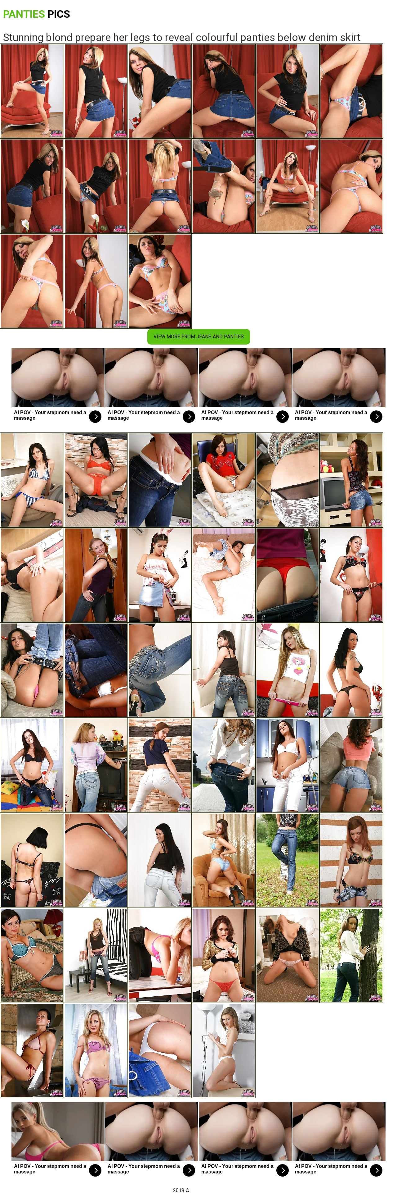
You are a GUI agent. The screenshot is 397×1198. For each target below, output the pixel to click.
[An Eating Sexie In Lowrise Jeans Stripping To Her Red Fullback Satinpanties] (96, 480)
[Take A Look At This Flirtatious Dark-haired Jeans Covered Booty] (351, 670)
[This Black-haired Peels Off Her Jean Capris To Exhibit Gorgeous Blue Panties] (224, 860)
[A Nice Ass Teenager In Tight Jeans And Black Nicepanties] (160, 765)
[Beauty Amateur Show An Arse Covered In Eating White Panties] (224, 1050)
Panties (36, 14)
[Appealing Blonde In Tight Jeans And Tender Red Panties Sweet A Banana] (160, 955)
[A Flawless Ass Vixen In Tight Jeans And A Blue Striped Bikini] (32, 480)
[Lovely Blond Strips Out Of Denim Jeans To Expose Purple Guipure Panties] (96, 1050)
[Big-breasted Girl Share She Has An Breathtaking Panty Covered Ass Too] (32, 860)
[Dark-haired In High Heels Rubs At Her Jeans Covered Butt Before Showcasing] (32, 575)
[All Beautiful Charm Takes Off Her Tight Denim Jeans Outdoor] (351, 955)
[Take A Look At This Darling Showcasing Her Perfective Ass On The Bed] (32, 955)
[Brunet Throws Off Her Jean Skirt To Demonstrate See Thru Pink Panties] (160, 575)
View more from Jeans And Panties (199, 337)
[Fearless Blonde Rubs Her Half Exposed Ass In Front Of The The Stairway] (160, 670)
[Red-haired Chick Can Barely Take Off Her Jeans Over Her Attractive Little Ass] (287, 480)
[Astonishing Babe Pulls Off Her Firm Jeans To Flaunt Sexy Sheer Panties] (32, 1050)
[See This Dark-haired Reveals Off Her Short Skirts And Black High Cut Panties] (351, 480)
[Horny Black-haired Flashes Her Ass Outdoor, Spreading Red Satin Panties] (287, 575)
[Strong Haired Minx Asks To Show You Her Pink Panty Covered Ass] (32, 670)
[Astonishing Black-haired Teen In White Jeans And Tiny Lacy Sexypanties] (287, 765)
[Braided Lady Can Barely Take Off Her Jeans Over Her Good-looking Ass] (96, 575)
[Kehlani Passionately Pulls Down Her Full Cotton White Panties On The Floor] (160, 480)
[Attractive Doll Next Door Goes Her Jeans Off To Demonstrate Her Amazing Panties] (287, 860)
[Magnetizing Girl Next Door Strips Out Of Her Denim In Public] (224, 765)
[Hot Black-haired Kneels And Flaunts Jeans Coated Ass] (224, 480)
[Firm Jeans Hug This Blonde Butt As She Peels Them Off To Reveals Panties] (96, 860)
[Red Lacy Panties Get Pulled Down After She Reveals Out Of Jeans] (224, 955)
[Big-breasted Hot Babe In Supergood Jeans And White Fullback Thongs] (287, 955)
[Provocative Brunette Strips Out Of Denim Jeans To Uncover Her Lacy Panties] (224, 670)
